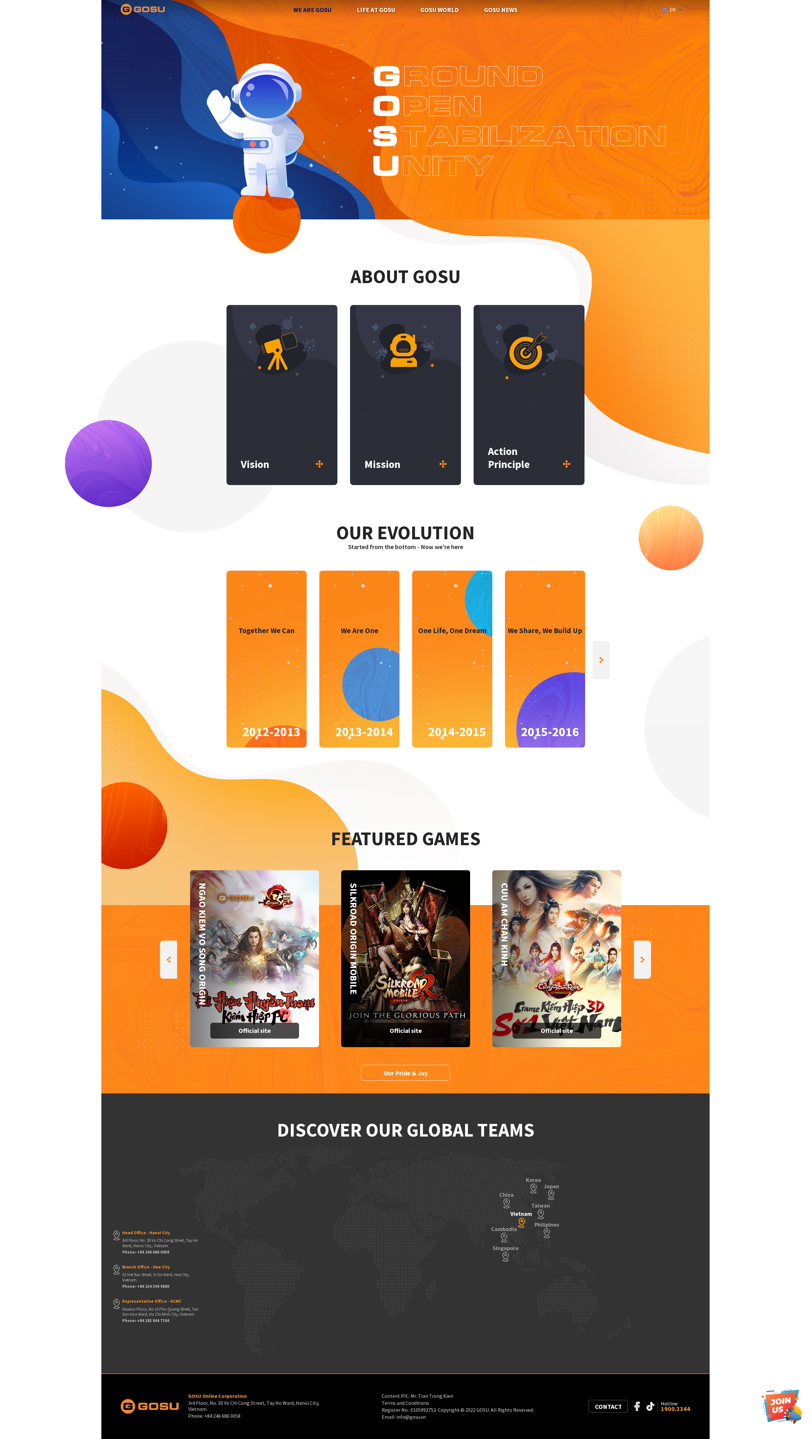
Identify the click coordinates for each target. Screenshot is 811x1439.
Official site (255, 1030)
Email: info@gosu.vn (404, 1417)
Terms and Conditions (405, 1403)
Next (601, 660)
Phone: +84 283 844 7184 (145, 1320)
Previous (209, 660)
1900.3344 (675, 1409)
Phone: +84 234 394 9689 (145, 1286)
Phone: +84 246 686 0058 (145, 1252)
